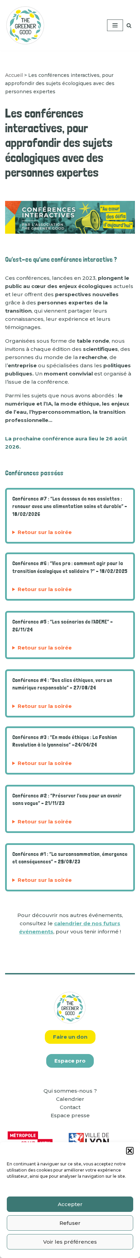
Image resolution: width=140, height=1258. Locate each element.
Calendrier (70, 1099)
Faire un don (70, 1037)
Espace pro (70, 1060)
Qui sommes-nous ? (70, 1091)
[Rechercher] (129, 25)
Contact (70, 1107)
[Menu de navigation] (115, 25)
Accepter (70, 1204)
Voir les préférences (70, 1242)
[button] (129, 1150)
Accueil (14, 75)
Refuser (70, 1223)
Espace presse (70, 1115)
